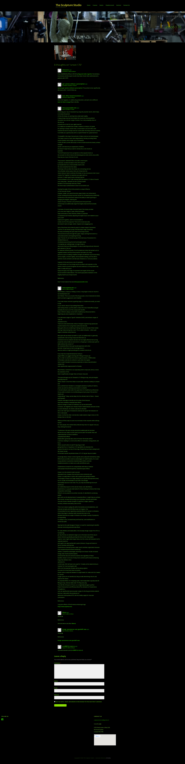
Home (88, 5)
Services (118, 5)
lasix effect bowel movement (71, 96)
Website (56, 695)
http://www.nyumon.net (65, 606)
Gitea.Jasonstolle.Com (69, 108)
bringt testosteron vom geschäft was (74, 629)
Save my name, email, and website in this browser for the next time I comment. (78, 701)
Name (56, 681)
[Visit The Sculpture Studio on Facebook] (2, 719)
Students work (110, 5)
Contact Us (126, 5)
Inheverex (65, 70)
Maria (64, 612)
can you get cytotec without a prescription (70, 88)
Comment (57, 663)
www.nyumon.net (68, 287)
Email (55, 688)
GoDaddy (108, 758)
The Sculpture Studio (68, 5)
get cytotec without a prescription (73, 84)
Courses (95, 5)
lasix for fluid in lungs (64, 102)
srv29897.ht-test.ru (68, 646)
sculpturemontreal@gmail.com (101, 720)
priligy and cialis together (84, 74)
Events (101, 5)
